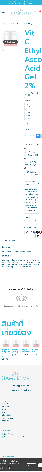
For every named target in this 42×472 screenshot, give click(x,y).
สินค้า (4, 409)
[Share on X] (37, 232)
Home (5, 24)
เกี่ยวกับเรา (6, 406)
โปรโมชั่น (5, 412)
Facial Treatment (18, 24)
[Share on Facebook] (34, 232)
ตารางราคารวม (7, 418)
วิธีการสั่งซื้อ (6, 415)
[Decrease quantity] (32, 129)
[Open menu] (3, 12)
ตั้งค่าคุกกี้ (31, 465)
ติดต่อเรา (5, 421)
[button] (36, 11)
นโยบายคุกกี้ (6, 468)
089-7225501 (9, 434)
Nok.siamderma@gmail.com (16, 437)
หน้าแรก (5, 403)
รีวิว (21, 311)
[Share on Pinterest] (40, 232)
